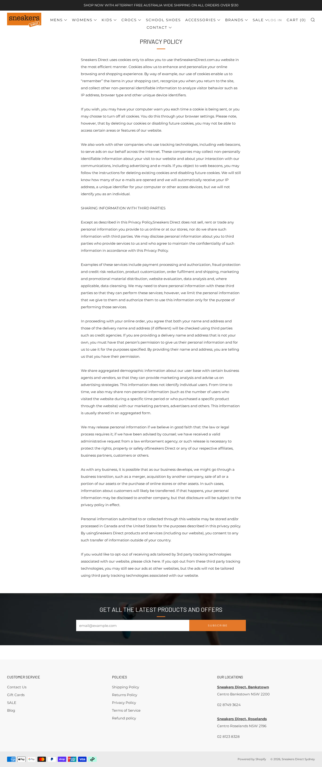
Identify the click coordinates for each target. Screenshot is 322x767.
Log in (275, 20)
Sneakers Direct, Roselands (242, 719)
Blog (11, 710)
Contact (157, 27)
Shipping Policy (125, 687)
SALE (258, 20)
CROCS (129, 20)
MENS (56, 20)
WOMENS (82, 20)
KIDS (107, 20)
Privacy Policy (124, 702)
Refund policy (124, 718)
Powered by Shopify (252, 759)
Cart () (296, 20)
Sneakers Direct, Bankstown (243, 687)
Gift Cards (16, 695)
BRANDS (234, 20)
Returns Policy (124, 695)
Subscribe (217, 625)
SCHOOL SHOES (163, 20)
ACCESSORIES (200, 20)
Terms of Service (126, 710)
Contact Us (16, 687)
